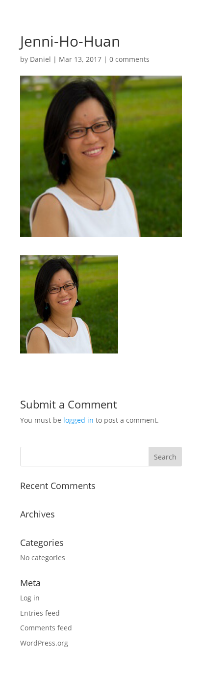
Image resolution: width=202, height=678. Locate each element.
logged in (78, 420)
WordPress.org (44, 643)
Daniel (40, 59)
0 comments (129, 59)
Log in (30, 597)
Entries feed (40, 613)
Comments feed (46, 627)
